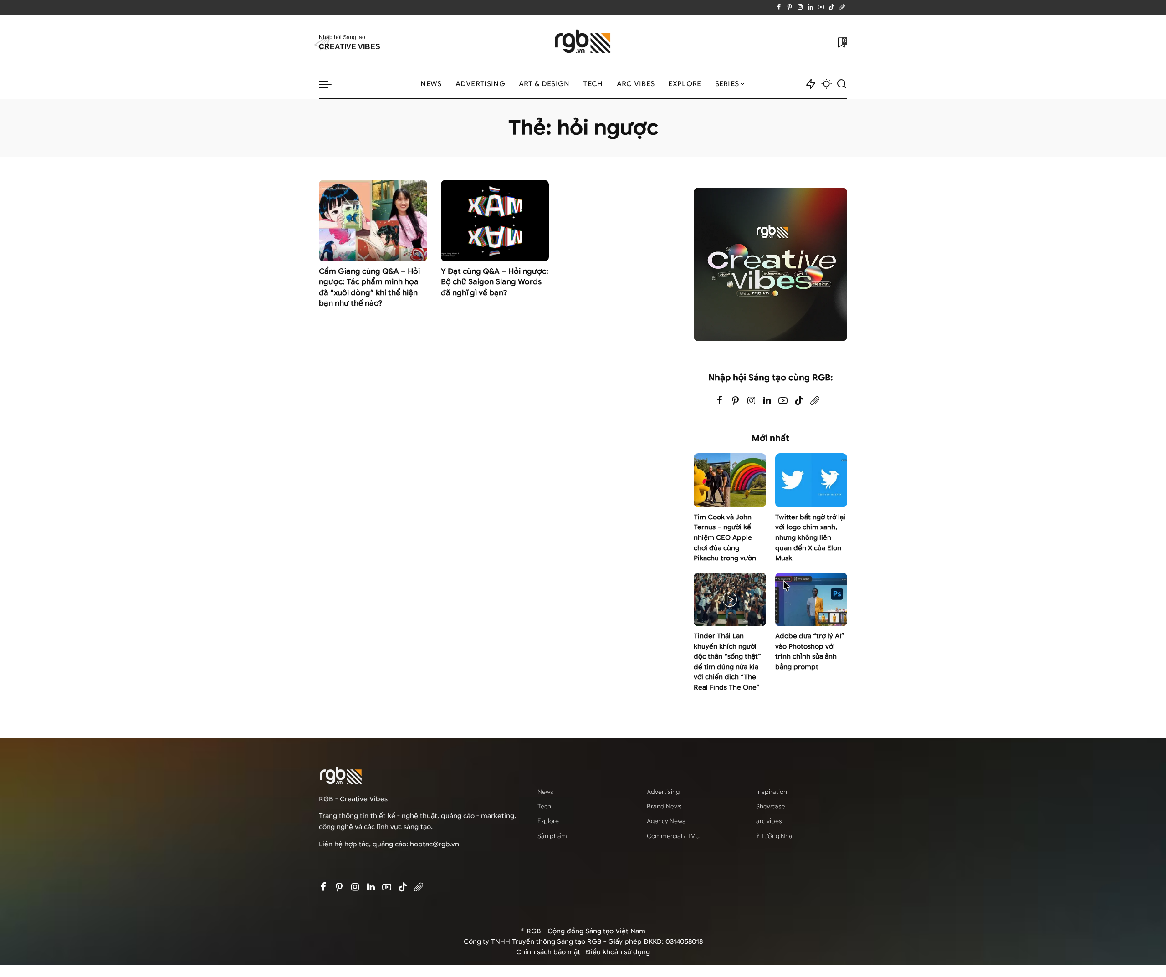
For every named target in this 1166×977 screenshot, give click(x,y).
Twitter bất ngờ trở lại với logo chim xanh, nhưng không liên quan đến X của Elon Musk (810, 537)
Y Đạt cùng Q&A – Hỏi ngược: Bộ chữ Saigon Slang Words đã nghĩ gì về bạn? (494, 282)
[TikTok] (831, 7)
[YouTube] (821, 7)
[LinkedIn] (810, 7)
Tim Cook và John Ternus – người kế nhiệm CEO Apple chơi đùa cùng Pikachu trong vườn (725, 537)
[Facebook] (779, 7)
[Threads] (842, 7)
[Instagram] (800, 7)
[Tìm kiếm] (841, 84)
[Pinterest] (789, 7)
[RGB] (583, 42)
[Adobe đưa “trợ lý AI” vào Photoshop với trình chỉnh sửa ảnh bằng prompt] (811, 600)
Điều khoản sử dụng (618, 952)
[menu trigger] (330, 84)
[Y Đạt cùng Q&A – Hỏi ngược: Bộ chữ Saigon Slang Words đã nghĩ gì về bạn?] (495, 220)
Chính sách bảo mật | (551, 952)
